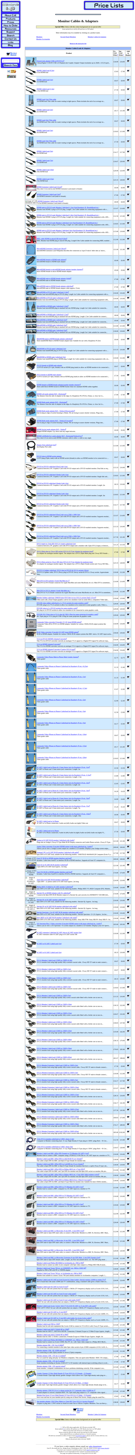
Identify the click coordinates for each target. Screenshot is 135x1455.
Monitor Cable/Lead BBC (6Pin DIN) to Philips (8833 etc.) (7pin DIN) (60, 1169)
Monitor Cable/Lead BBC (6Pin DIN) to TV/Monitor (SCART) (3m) (60, 1204)
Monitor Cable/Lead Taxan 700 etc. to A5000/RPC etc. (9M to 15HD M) (61, 1268)
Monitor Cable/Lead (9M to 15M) (48, 1324)
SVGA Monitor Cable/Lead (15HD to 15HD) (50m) (54, 1048)
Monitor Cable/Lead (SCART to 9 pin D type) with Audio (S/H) (58, 1300)
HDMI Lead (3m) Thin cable (46, 141)
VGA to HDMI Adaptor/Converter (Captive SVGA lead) (56, 649)
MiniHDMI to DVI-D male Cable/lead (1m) (51, 349)
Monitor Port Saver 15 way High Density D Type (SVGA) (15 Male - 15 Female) (64, 1395)
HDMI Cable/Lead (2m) (45, 110)
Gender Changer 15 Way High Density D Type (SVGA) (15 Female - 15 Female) (64, 1373)
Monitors (39, 37)
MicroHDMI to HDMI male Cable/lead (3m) (52, 325)
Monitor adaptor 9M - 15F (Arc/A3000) (50, 1345)
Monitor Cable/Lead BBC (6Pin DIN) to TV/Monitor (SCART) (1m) (60, 1187)
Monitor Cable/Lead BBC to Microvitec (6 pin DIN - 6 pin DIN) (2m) (60, 1240)
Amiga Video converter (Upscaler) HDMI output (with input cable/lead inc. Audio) (64, 846)
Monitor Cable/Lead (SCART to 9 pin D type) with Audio (56, 1294)
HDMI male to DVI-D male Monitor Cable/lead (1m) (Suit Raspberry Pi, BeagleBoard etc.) (67, 223)
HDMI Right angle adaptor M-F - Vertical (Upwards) (54, 421)
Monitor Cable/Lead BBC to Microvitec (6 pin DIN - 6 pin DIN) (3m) (60, 1250)
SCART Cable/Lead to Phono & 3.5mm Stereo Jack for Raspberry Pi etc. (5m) (63, 798)
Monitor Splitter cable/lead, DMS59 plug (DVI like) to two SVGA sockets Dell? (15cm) (66, 598)
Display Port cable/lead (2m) (46, 445)
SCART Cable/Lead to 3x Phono (48, 821)
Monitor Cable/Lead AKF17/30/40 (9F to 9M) (52, 1335)
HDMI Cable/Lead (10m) (45, 170)
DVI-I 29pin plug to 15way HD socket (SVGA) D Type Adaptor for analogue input (65, 551)
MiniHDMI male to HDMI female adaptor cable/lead (54, 339)
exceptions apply (81, 1435)
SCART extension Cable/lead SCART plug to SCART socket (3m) (59, 932)
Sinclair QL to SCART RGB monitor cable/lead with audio (56, 906)
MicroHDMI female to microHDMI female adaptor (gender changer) (59, 269)
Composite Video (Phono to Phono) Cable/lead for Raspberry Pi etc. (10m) (62, 734)
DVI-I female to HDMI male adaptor (49, 375)
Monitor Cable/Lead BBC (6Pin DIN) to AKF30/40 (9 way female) (59, 1159)
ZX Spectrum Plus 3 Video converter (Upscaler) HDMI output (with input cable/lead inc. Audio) (69, 924)
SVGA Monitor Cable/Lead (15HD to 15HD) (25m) (54, 1031)
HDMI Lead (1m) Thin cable (46, 99)
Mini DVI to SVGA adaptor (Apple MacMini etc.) (53, 591)
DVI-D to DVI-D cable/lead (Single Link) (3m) (52, 494)
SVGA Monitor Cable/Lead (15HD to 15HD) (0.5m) (54, 960)
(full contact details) (103, 1448)
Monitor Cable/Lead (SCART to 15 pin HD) (51, 1312)
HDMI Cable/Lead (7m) (45, 160)
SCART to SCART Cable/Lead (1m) (49, 944)
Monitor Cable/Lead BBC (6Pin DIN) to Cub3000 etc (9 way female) (60, 1164)
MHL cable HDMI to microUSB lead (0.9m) (52, 239)
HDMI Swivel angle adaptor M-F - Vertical (51, 429)
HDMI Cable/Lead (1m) (45, 80)
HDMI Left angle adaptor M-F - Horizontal (51, 394)
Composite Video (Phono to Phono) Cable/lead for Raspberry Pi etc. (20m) (62, 757)
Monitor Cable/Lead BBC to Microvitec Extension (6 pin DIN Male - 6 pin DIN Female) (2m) (68, 1258)
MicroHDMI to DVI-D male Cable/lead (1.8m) (52, 298)
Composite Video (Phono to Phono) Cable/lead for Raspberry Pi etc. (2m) (61, 700)
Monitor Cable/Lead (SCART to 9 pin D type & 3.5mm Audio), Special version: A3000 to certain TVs (71, 1280)
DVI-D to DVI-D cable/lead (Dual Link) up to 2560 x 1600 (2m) (58, 514)
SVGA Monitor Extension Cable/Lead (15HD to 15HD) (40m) (58, 1117)
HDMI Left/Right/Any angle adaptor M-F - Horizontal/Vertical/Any (59, 436)
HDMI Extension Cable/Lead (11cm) (49, 187)
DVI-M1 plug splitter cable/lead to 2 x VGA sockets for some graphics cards (62, 603)
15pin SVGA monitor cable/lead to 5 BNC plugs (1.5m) (55, 1139)
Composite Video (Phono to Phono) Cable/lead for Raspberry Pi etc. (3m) (61, 711)
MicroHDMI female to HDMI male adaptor (51, 260)
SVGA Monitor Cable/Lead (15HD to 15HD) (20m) (54, 1022)
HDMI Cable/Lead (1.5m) (45, 89)
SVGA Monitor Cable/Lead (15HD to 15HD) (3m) (54, 987)
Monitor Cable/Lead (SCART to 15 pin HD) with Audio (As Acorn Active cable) (64, 1318)
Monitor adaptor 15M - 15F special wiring (51, 1366)
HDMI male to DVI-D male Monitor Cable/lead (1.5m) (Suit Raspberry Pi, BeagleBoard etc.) (68, 207)
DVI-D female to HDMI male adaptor (49, 365)
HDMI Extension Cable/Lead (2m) (48, 194)
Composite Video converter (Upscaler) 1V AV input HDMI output (59, 622)
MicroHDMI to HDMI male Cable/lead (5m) (52, 330)
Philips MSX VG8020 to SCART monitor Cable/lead (54, 887)
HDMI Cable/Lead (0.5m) (45, 70)
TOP (78, 1412)
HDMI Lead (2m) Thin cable (46, 120)
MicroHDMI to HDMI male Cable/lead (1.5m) (52, 314)
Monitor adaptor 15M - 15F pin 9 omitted (50, 1361)
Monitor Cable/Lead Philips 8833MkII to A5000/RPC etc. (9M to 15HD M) (62, 1340)
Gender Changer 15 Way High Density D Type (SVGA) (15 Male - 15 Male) (62, 1383)
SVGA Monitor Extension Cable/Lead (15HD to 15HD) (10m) (58, 1087)
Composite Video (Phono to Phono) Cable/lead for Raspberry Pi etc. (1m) (61, 677)
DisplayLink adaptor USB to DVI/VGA (50, 61)
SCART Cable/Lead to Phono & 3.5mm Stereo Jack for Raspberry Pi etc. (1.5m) (63, 775)
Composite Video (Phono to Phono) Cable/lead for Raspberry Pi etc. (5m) (61, 723)
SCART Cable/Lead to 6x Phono (48, 831)
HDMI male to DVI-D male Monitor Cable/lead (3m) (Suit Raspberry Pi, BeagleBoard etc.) (67, 230)
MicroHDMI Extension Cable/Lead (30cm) (51, 249)
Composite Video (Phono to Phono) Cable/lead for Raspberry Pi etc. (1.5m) (62, 688)
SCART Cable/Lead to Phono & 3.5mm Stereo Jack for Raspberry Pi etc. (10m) (63, 814)
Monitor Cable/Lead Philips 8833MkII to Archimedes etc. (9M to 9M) (60, 1263)
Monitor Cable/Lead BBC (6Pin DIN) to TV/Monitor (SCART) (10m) (60, 1222)
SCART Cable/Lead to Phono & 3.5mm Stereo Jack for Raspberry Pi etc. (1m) (63, 767)
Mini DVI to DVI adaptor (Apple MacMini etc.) (53, 581)
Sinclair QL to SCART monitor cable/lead (51, 900)
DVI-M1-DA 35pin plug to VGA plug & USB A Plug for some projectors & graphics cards (67, 614)
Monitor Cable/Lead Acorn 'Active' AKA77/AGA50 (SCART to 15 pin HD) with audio (66, 1306)
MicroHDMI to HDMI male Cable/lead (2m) (52, 320)
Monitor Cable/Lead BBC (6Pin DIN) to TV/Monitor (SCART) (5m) (60, 1213)
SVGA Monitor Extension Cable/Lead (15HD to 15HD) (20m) (58, 1102)
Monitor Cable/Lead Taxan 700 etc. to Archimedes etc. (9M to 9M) (59, 1273)
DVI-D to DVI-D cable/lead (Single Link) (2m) (52, 483)
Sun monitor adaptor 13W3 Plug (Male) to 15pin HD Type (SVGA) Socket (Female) (65, 1401)
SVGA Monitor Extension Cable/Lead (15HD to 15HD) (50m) (58, 1124)
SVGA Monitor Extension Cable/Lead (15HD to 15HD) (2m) (57, 1065)
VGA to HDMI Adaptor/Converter (48, 644)
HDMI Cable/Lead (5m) (45, 151)
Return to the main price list (78, 43)
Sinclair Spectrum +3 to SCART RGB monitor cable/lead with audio (59, 912)
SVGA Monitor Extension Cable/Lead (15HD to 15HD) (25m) (58, 1109)
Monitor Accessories (43, 39)
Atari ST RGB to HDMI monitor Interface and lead (54, 858)
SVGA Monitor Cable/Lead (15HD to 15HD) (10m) (54, 1004)
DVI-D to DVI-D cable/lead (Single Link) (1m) (52, 475)
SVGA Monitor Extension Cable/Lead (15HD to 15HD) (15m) (58, 1095)
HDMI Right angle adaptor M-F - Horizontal (52, 402)
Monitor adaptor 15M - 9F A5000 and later (51, 1350)
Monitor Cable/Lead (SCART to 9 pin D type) (52, 1287)
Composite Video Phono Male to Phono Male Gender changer (57, 657)
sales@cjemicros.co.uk (92, 1450)
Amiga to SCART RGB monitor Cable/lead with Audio (55, 840)
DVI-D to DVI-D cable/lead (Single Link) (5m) (52, 504)
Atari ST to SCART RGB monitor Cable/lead (52, 865)
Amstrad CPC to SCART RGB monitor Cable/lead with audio (57, 852)
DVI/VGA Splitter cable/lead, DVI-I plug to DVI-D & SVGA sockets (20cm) (63, 570)
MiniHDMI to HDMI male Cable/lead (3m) (51, 357)
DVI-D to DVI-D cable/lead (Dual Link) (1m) (52, 466)
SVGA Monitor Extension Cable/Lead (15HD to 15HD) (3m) (57, 1073)
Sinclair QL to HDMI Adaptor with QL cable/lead (53, 893)
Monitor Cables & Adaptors (97, 37)
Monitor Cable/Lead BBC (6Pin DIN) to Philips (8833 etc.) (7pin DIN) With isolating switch (68, 1174)
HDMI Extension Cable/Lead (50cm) (50, 201)
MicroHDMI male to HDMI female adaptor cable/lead (55, 286)
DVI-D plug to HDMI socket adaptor (49, 456)
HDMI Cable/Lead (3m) (45, 130)
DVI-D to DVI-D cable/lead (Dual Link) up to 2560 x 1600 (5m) (58, 536)
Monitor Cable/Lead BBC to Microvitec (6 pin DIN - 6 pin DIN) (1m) (60, 1231)
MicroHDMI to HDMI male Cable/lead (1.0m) (52, 306)
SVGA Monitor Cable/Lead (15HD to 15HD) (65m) (54, 1057)
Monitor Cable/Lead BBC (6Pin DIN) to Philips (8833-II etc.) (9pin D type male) (64, 1180)
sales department (95, 1446)
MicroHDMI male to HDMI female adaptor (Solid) (54, 278)
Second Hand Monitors (68, 37)
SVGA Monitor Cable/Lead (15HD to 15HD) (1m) (54, 969)
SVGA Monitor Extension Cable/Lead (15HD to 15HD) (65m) (58, 1131)
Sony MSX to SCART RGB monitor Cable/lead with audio (56, 918)
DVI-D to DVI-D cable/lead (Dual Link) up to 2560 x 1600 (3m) (58, 525)
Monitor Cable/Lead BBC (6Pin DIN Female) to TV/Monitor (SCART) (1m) (62, 1153)
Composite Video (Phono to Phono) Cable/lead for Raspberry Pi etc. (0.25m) (62, 666)
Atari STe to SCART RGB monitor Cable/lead (52, 880)
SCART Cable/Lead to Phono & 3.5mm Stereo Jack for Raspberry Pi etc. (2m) (63, 783)
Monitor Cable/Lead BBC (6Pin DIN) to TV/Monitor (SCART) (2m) (60, 1195)
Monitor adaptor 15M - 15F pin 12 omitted (51, 1356)
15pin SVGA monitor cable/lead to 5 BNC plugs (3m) (55, 1147)
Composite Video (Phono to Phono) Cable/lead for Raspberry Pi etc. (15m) (62, 746)
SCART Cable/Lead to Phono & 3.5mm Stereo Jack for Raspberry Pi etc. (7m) (63, 806)
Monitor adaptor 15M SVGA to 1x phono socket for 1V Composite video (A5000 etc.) (66, 1390)
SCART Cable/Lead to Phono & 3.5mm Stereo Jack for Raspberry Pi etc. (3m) (63, 791)
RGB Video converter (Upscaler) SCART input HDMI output (57, 632)
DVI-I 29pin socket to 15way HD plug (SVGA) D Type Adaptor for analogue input (65, 562)
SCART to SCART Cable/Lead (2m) (49, 952)
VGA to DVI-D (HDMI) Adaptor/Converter (51, 639)
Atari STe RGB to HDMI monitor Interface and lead (54, 872)
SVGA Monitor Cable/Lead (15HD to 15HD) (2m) (54, 978)
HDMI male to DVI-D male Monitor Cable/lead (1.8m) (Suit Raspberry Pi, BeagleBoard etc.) (68, 215)
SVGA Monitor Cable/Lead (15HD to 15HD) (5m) (54, 995)
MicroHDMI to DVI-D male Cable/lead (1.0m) (52, 292)
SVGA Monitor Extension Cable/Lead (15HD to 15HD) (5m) (57, 1080)
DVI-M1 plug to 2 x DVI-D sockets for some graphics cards (57, 608)
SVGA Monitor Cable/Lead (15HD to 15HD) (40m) (54, 1040)
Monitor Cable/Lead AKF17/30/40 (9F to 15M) (52, 1329)
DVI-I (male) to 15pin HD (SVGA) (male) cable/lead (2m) (56, 544)
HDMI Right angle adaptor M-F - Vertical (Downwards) (55, 411)
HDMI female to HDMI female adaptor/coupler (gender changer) (58, 385)
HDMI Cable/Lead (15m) (45, 179)
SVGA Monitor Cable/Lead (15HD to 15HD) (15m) (54, 1013)
